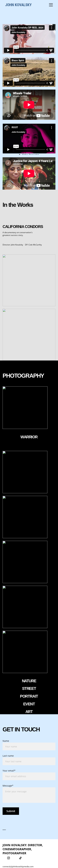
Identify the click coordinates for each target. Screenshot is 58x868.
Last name (8, 755)
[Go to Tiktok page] (20, 858)
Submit (10, 811)
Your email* (9, 770)
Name (6, 740)
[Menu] (51, 4)
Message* (8, 785)
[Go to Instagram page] (8, 858)
